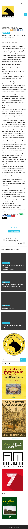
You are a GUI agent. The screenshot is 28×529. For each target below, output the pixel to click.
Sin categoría (14, 27)
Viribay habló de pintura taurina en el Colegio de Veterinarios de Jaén (12, 285)
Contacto (17, 3)
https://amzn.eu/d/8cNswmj (17, 438)
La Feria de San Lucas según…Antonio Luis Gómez (13, 266)
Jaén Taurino (5, 19)
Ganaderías (16, 1)
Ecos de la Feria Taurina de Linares (11, 325)
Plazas (20, 1)
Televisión (8, 3)
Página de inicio (5, 27)
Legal (21, 3)
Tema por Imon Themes (14, 527)
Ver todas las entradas (14, 231)
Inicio (4, 1)
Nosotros (13, 3)
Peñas (23, 1)
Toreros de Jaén (9, 1)
